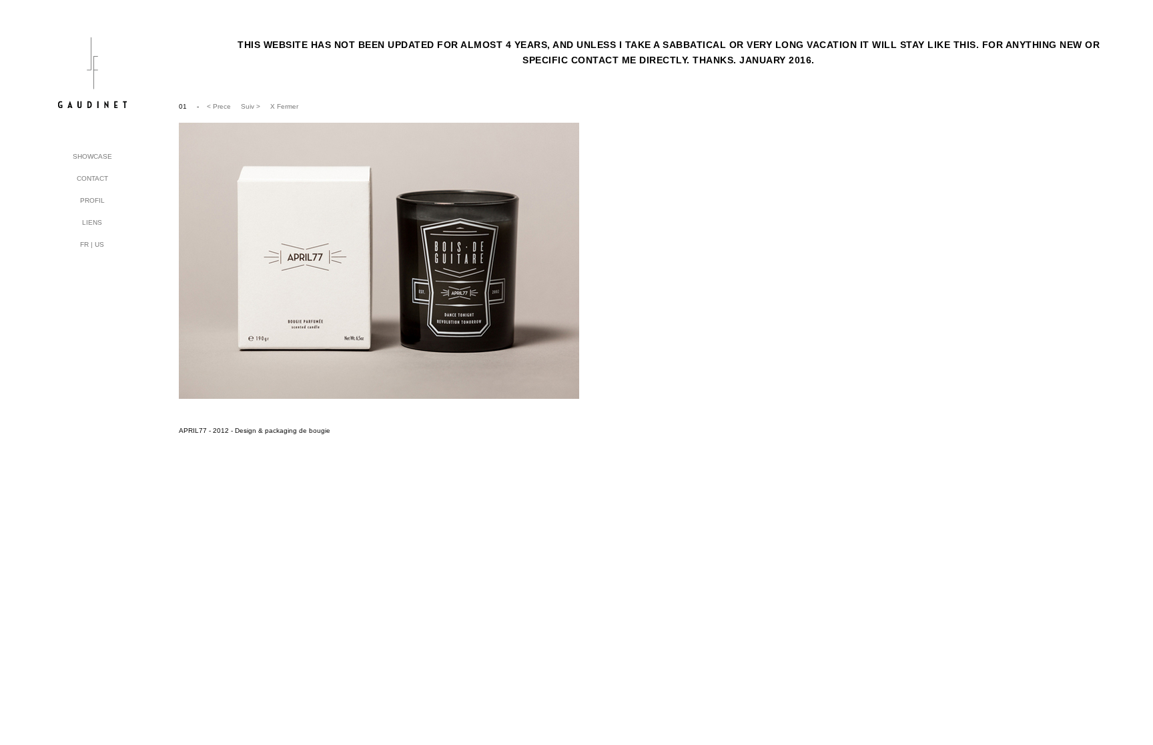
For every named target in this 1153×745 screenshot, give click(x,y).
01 (184, 106)
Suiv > (250, 106)
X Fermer (284, 106)
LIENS (92, 222)
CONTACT (92, 178)
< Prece (219, 106)
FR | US (92, 244)
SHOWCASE (92, 156)
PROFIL (92, 200)
